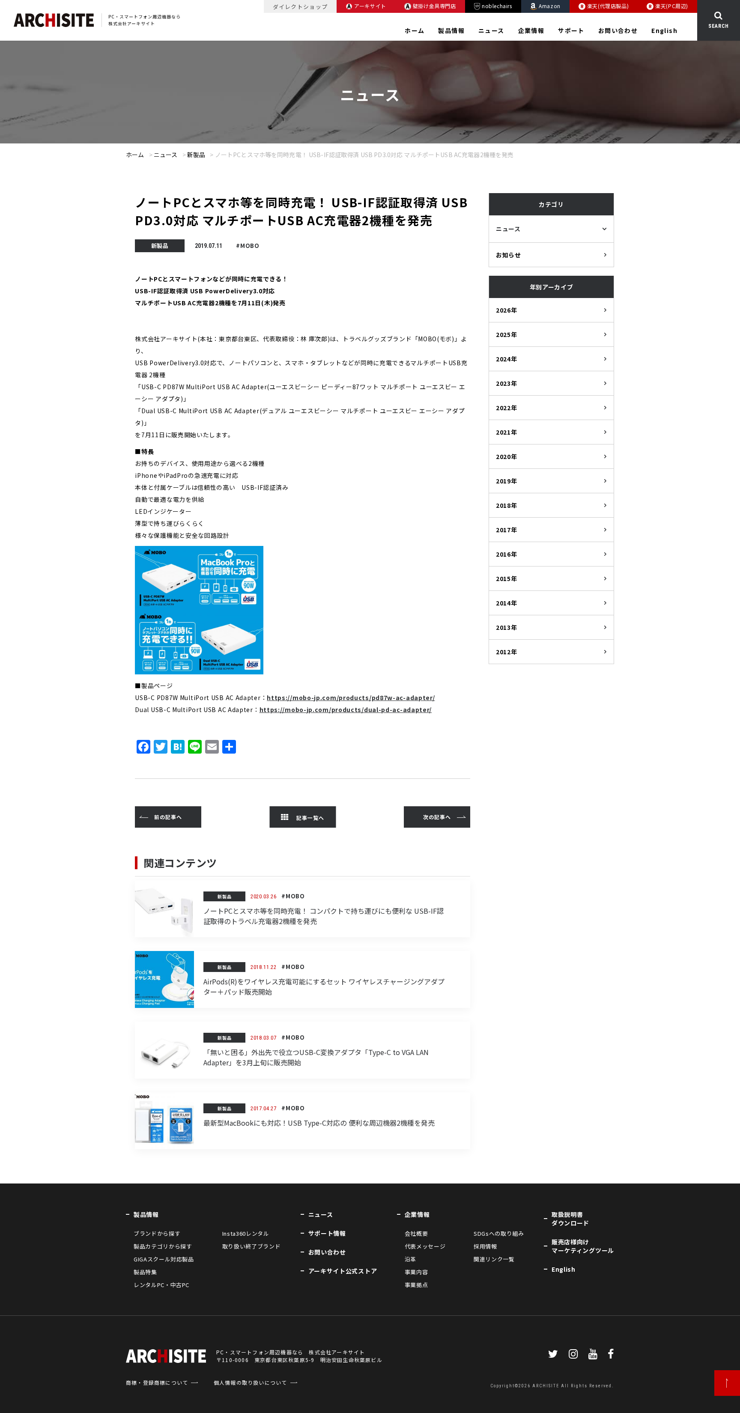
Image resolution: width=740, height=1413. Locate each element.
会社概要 (416, 1233)
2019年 (506, 481)
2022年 (506, 407)
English (664, 30)
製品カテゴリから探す (163, 1246)
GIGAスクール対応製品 (164, 1259)
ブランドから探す (157, 1233)
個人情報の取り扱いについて (250, 1382)
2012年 (506, 651)
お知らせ (508, 254)
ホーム (414, 30)
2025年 (506, 334)
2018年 (506, 505)
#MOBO (248, 245)
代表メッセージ (425, 1246)
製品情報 (451, 30)
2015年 (506, 578)
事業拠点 (416, 1285)
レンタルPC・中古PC (161, 1285)
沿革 (410, 1259)
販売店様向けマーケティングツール (583, 1246)
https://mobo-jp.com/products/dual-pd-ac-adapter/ (346, 709)
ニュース (491, 30)
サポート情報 (327, 1233)
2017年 (506, 529)
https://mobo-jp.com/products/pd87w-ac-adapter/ (351, 697)
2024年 (506, 359)
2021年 (506, 432)
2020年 (506, 456)
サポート (571, 30)
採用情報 (485, 1246)
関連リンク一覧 (494, 1259)
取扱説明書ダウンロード (570, 1218)
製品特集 (145, 1272)
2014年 (506, 603)
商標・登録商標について (157, 1382)
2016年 (506, 554)
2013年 (506, 627)
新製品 (196, 154)
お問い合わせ (618, 30)
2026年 (506, 310)
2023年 (506, 383)
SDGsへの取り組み (499, 1233)
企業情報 (531, 30)
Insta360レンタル (245, 1233)
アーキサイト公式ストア (342, 1271)
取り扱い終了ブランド (251, 1246)
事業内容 (416, 1272)
